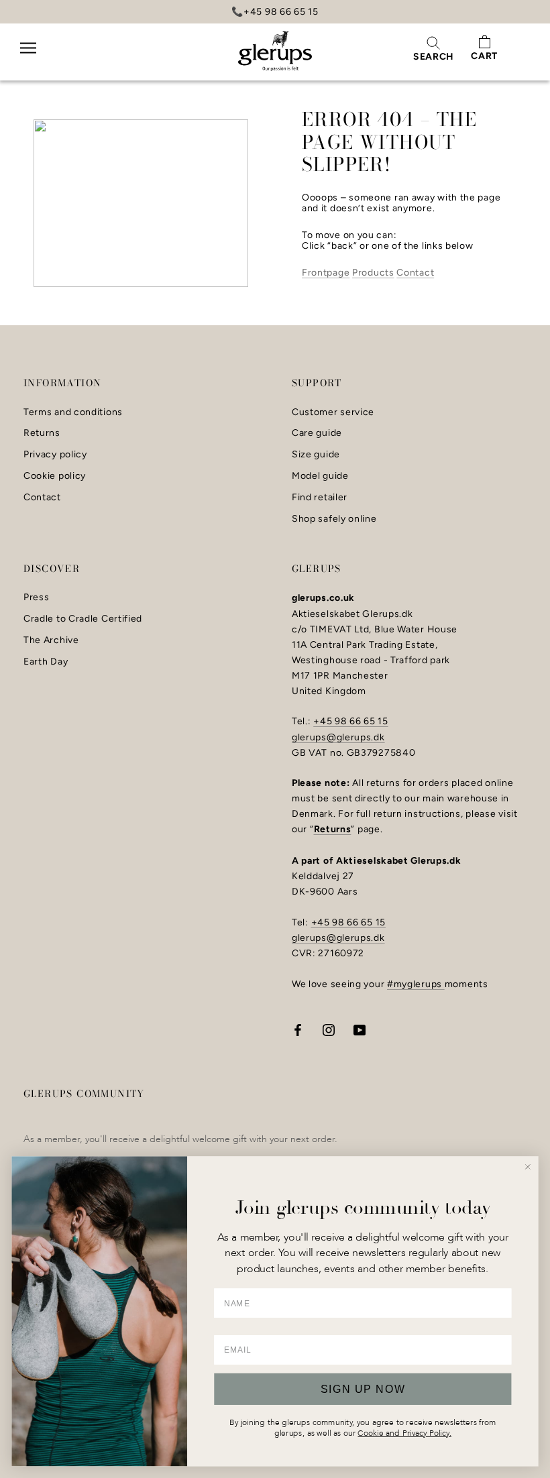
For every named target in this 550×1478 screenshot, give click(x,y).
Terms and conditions (73, 412)
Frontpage (325, 272)
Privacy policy (55, 454)
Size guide (316, 454)
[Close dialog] (527, 1166)
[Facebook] (298, 1029)
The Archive (51, 640)
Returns (41, 433)
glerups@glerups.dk (338, 737)
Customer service (333, 412)
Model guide (320, 476)
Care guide (317, 433)
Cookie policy (54, 476)
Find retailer (319, 497)
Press (36, 597)
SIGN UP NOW (363, 1389)
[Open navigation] (28, 56)
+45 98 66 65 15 (350, 721)
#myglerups (416, 984)
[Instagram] (329, 1029)
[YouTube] (359, 1029)
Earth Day (45, 662)
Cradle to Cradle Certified (82, 619)
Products (373, 272)
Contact (415, 272)
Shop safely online (334, 519)
